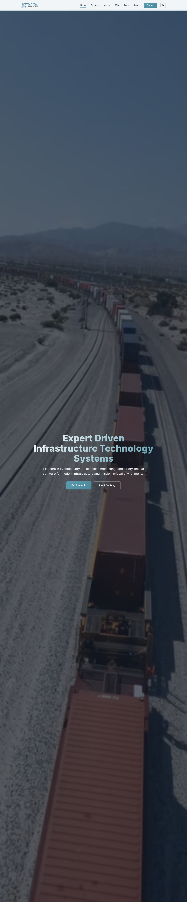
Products (95, 5)
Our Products (78, 485)
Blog (136, 5)
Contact (150, 5)
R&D (117, 5)
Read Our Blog (107, 485)
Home (83, 5)
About (107, 5)
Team (126, 5)
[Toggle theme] (163, 5)
